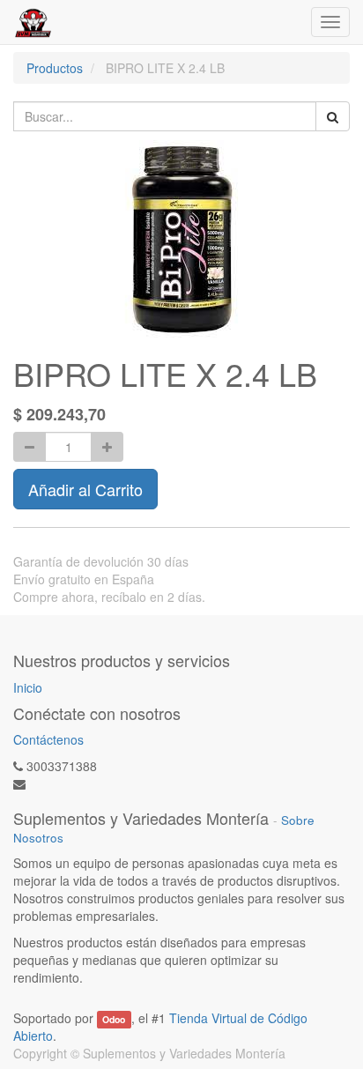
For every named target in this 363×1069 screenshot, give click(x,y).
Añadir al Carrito (85, 489)
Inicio (27, 687)
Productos (54, 68)
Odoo (113, 1019)
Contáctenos (48, 739)
